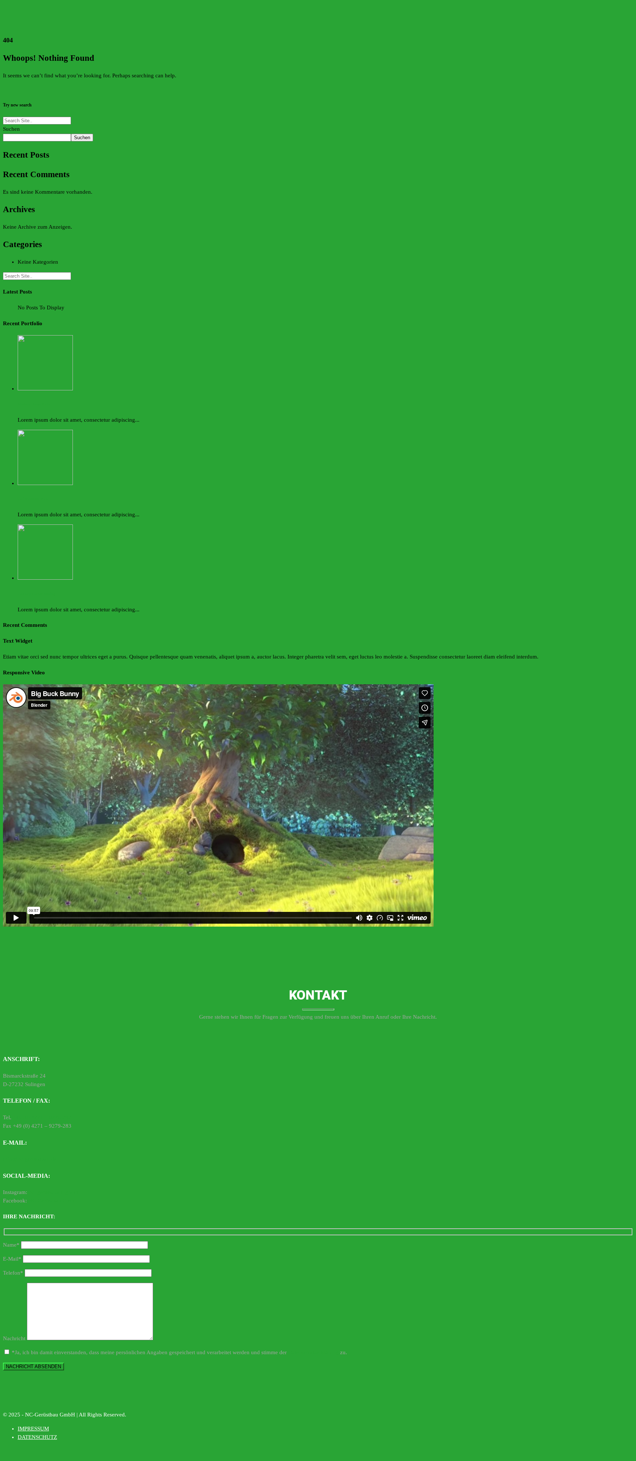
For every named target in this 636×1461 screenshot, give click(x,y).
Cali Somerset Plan (33, 499)
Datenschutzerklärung (313, 1352)
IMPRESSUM (33, 1429)
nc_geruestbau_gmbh (53, 1192)
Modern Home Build (34, 404)
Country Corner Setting (36, 594)
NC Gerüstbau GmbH (52, 1201)
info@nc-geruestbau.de (30, 1159)
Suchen (11, 129)
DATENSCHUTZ (37, 1437)
